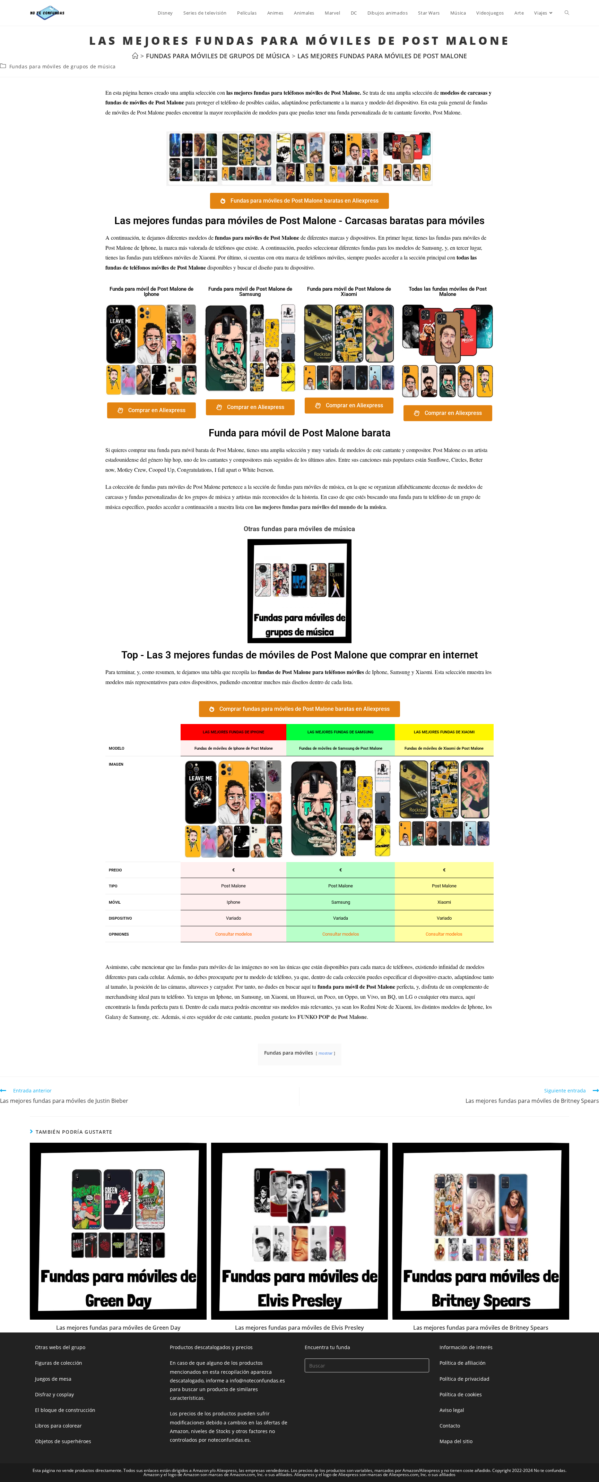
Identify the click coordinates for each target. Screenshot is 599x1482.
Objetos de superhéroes (63, 1441)
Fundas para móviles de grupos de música (62, 66)
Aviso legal (452, 1410)
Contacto (450, 1425)
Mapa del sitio (456, 1441)
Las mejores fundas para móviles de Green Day (118, 1327)
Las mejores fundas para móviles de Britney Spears (480, 1327)
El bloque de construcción (65, 1410)
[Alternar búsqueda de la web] (566, 13)
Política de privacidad (464, 1378)
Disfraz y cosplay (54, 1394)
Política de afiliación (463, 1363)
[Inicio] (135, 56)
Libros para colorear (58, 1425)
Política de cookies (461, 1394)
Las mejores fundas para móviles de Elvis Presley (299, 1327)
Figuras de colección (58, 1363)
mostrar (325, 1053)
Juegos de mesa (53, 1378)
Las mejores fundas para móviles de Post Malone (382, 56)
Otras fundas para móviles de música (299, 529)
